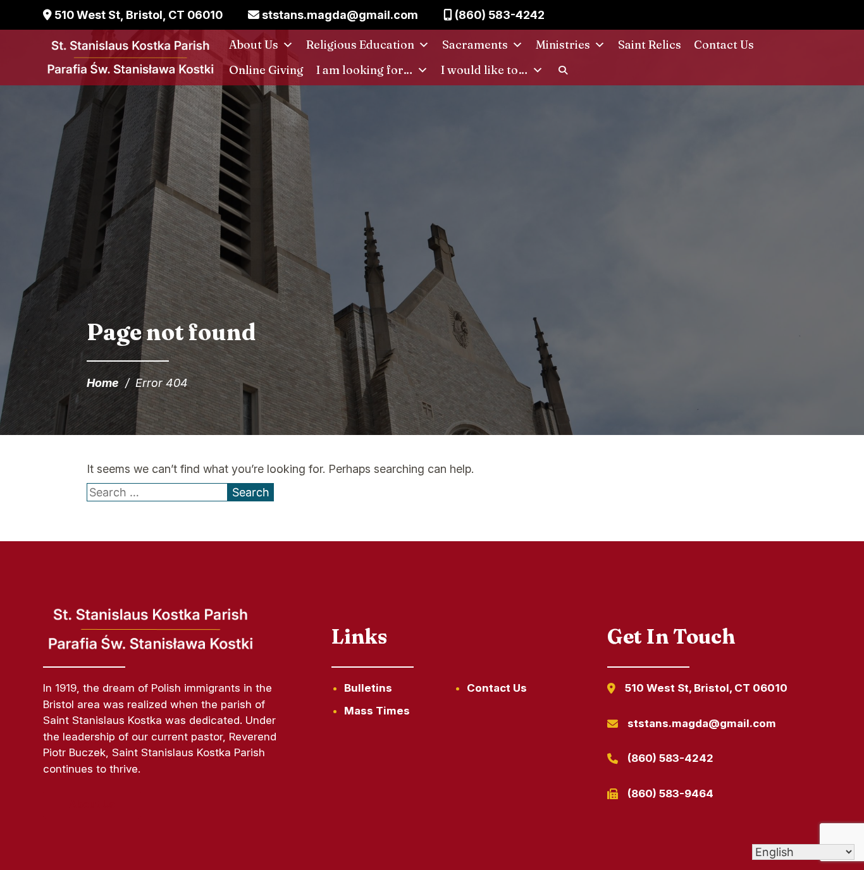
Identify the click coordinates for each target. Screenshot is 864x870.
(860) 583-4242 (498, 14)
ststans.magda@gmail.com (338, 14)
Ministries (563, 44)
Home (103, 382)
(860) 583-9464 (670, 793)
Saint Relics (649, 44)
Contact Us (724, 44)
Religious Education (360, 44)
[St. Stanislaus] (129, 57)
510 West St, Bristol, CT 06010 (137, 14)
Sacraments (475, 44)
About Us (253, 44)
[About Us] (149, 651)
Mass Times (377, 710)
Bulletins (368, 688)
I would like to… (484, 70)
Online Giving (266, 70)
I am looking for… (364, 70)
